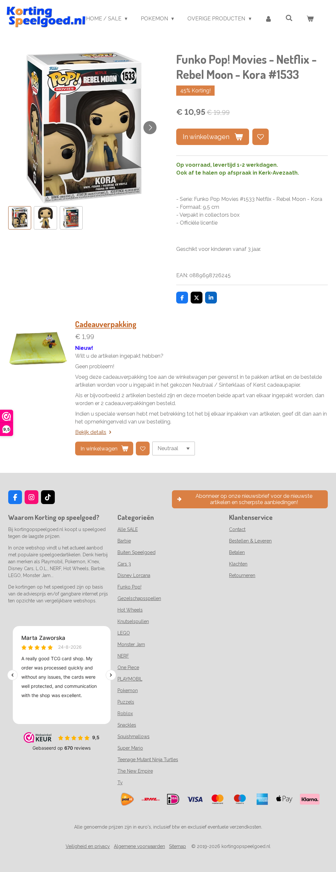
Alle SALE (127, 529)
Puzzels (125, 702)
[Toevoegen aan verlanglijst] (260, 137)
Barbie (124, 541)
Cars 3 (124, 564)
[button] (19, 217)
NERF (123, 656)
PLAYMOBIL (129, 679)
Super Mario (130, 748)
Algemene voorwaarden (139, 846)
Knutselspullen (133, 621)
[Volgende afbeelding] (150, 127)
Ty (120, 782)
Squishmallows (133, 736)
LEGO (123, 633)
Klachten (238, 564)
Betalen (237, 552)
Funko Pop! (129, 587)
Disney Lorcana (133, 575)
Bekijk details (90, 432)
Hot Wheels (130, 610)
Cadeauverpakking (105, 324)
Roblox (125, 713)
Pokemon (127, 690)
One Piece (128, 667)
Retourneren (242, 575)
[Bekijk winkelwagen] (310, 18)
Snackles (126, 725)
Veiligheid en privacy (88, 846)
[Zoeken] (289, 18)
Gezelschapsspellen (139, 598)
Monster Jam (131, 644)
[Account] (268, 18)
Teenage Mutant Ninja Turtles (147, 759)
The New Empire (135, 771)
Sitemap (177, 846)
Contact (237, 529)
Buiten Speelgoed (136, 552)
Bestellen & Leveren (250, 541)
